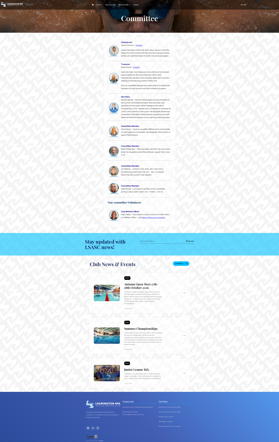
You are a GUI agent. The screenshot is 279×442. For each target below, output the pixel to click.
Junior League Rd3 (136, 369)
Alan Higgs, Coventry (166, 421)
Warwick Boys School (166, 417)
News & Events (110, 5)
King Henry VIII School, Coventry (169, 426)
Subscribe (190, 241)
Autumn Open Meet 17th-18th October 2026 (141, 286)
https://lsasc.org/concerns (153, 217)
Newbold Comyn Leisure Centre (170, 407)
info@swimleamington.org (144, 407)
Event (127, 278)
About (99, 5)
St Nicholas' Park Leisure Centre (169, 412)
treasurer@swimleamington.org (133, 414)
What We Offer (124, 5)
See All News (179, 263)
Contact (136, 5)
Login (244, 5)
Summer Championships (141, 328)
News (127, 322)
